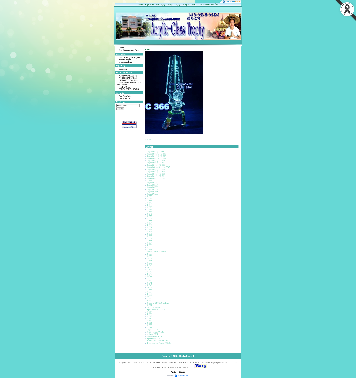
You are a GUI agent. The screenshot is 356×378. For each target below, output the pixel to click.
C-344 (149, 276)
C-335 (149, 296)
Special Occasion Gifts (156, 310)
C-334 (149, 298)
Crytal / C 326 (152, 330)
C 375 (149, 207)
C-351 (149, 261)
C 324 (149, 323)
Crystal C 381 (152, 192)
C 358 (149, 241)
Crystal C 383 (152, 187)
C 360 (149, 236)
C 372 (149, 212)
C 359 (149, 238)
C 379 (149, 203)
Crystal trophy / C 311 (156, 176)
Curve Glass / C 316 (155, 336)
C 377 (149, 198)
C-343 (149, 278)
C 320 (149, 319)
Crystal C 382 (152, 189)
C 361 (149, 234)
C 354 (149, 250)
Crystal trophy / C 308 (156, 169)
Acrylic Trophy (174, 4)
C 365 (149, 225)
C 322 (149, 327)
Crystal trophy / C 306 (156, 165)
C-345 (149, 274)
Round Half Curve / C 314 (157, 341)
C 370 (149, 216)
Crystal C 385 (152, 183)
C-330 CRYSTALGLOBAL (158, 303)
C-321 (149, 305)
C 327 (149, 316)
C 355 (149, 247)
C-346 (149, 272)
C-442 (149, 281)
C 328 (149, 314)
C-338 (149, 290)
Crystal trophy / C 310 (156, 174)
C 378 (149, 196)
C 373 (149, 209)
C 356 (149, 245)
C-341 (149, 283)
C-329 (149, 254)
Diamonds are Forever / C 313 (159, 343)
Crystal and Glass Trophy (155, 4)
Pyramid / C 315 (153, 339)
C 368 (149, 221)
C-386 (149, 181)
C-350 (149, 263)
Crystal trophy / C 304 (156, 161)
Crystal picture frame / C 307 (158, 167)
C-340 (149, 285)
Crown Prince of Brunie (156, 252)
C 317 (149, 312)
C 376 (149, 205)
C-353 (149, 256)
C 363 (149, 229)
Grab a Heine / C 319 (155, 332)
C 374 (149, 201)
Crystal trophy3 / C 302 (156, 156)
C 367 (149, 223)
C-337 (149, 292)
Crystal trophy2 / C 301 (156, 154)
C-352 (149, 258)
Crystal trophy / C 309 (156, 172)
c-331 (149, 301)
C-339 (149, 287)
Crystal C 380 (152, 194)
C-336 (149, 294)
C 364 (149, 227)
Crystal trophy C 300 (155, 152)
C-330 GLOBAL (153, 307)
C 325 (149, 321)
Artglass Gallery (189, 4)
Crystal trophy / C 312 (156, 178)
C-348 (149, 267)
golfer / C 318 (152, 334)
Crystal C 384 (152, 185)
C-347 (149, 270)
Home (140, 4)
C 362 (149, 232)
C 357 (149, 243)
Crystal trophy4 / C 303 (156, 158)
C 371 (149, 214)
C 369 (149, 218)
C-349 (149, 265)
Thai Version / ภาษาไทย (208, 5)
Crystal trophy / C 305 (156, 163)
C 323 (149, 325)
